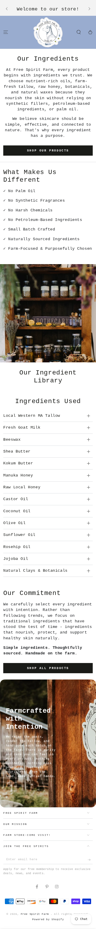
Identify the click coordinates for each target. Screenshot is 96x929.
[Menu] (5, 32)
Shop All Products (48, 668)
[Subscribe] (90, 860)
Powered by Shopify (48, 919)
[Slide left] (7, 9)
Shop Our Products (48, 150)
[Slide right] (89, 9)
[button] (78, 32)
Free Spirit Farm (36, 914)
